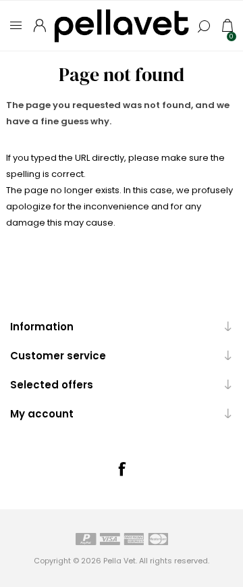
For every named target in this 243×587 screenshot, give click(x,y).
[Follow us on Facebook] (121, 468)
